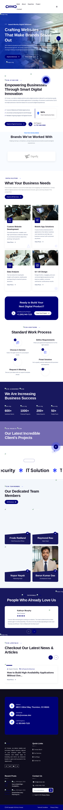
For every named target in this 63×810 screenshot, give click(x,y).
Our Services (37, 753)
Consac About (38, 749)
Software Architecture (28, 669)
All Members (10, 502)
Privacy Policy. (46, 795)
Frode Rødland (18, 538)
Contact (19, 9)
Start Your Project (30, 57)
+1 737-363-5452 (40, 125)
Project (38, 4)
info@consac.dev (23, 715)
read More (10, 679)
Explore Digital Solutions (14, 124)
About (24, 4)
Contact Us (37, 760)
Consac (21, 807)
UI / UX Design (41, 272)
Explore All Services (13, 197)
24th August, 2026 (20, 781)
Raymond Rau (45, 538)
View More (10, 242)
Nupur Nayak (18, 575)
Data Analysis (13, 272)
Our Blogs (37, 757)
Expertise (31, 4)
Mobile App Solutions (44, 227)
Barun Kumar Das (45, 575)
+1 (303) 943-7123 (24, 314)
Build (18, 4)
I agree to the (42, 795)
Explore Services (12, 57)
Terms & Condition (42, 807)
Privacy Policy (54, 807)
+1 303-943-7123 (23, 723)
